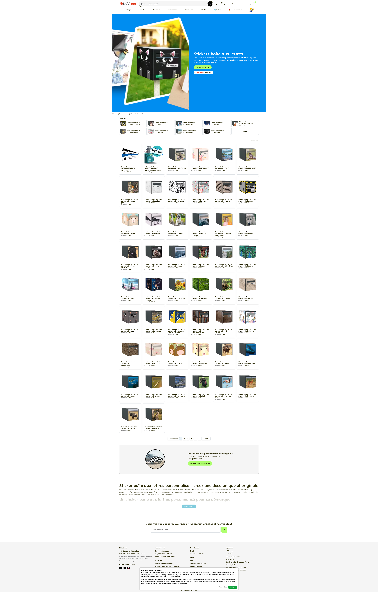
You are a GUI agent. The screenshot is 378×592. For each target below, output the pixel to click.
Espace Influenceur (162, 551)
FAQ (191, 561)
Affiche (203, 10)
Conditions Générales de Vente (237, 562)
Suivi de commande (197, 554)
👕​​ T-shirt (217, 10)
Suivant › (205, 439)
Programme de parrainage (165, 557)
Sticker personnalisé (198, 463)
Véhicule (142, 10)
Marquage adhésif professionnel (167, 566)
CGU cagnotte (231, 565)
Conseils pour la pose (198, 564)
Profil (192, 551)
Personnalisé (172, 10)
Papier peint (189, 10)
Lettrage (128, 10)
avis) (203, 72)
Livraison (229, 554)
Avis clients (230, 559)
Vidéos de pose (196, 566)
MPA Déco (229, 551)
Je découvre (201, 67)
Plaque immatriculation (164, 564)
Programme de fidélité (163, 554)
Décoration (157, 10)
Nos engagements (233, 557)
